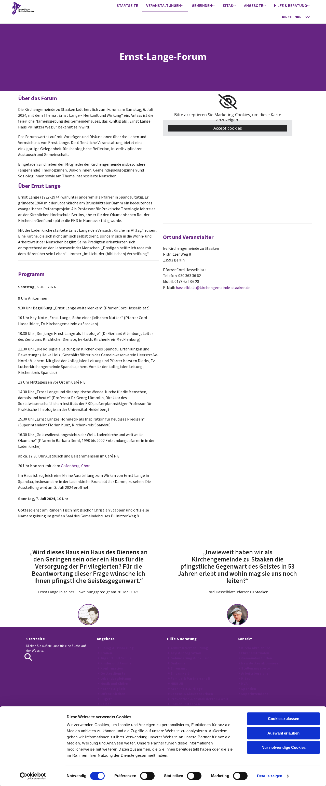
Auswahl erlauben (283, 733)
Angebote (253, 5)
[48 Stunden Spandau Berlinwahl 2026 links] (182, 5)
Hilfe (171, 638)
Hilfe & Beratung (290, 5)
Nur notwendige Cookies (284, 747)
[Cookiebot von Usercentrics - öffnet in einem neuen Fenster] (33, 776)
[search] (28, 657)
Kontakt (245, 638)
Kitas (228, 5)
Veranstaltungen (163, 5)
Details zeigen (269, 776)
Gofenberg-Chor (75, 465)
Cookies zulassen (283, 718)
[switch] (147, 776)
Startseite (127, 5)
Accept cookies (227, 128)
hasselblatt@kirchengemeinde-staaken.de (213, 287)
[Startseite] (47, 8)
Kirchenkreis (294, 16)
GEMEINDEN (202, 5)
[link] (165, 5)
